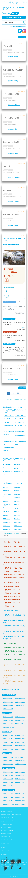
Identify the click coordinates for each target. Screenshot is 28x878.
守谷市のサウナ (6, 522)
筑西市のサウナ (6, 501)
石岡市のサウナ (18, 497)
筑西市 (10, 73)
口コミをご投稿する (14, 56)
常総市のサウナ (18, 522)
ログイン (25, 2)
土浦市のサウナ (18, 515)
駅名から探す (15, 13)
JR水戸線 (18, 533)
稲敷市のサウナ (18, 526)
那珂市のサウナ (18, 529)
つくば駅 (16, 244)
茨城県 (5, 49)
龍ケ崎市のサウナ (18, 490)
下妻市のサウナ (18, 504)
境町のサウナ (17, 519)
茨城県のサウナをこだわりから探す (14, 17)
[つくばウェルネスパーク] (14, 263)
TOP (2, 533)
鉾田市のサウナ (18, 501)
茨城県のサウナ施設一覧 (9, 533)
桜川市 (10, 49)
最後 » (18, 393)
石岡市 (10, 97)
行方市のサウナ (6, 529)
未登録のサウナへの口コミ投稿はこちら (16, 399)
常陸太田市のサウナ (19, 494)
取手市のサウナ (18, 512)
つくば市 (10, 146)
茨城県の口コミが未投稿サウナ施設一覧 (18, 26)
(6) (18, 464)
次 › (14, 393)
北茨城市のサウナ (7, 512)
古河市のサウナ (6, 515)
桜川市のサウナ (6, 526)
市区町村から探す (6, 13)
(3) (18, 471)
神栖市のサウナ (6, 490)
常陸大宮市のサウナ (19, 487)
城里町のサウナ (6, 519)
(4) (18, 468)
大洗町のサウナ (6, 487)
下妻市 (10, 372)
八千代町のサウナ (18, 508)
